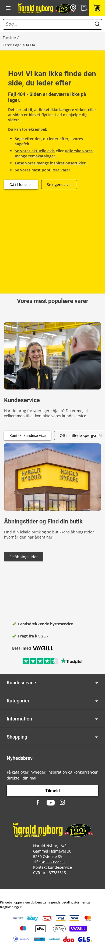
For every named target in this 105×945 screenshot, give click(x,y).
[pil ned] (96, 683)
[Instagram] (63, 803)
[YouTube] (51, 803)
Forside (9, 37)
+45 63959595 (52, 861)
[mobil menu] (8, 8)
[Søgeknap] (97, 24)
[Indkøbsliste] (85, 8)
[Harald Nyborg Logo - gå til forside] (45, 8)
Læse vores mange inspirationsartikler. (51, 162)
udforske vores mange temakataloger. (54, 153)
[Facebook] (38, 803)
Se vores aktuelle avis (35, 150)
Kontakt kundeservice (27, 435)
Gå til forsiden (21, 184)
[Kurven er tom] (97, 8)
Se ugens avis (59, 184)
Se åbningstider (23, 556)
